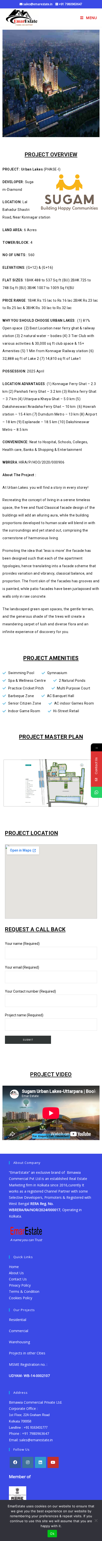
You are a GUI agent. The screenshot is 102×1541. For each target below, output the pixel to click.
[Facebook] (15, 1462)
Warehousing (20, 1342)
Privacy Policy (20, 1285)
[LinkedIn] (40, 1462)
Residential (17, 1319)
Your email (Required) (22, 967)
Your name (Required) (22, 944)
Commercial (18, 1330)
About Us (16, 1273)
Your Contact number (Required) (30, 991)
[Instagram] (27, 1462)
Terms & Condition (24, 1291)
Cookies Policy (20, 1298)
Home (14, 1266)
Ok (52, 1534)
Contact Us (18, 1279)
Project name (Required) (24, 1015)
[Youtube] (53, 1462)
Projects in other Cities (27, 1353)
